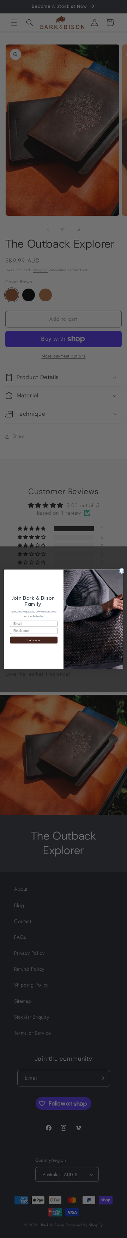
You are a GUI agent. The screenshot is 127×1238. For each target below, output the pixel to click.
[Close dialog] (122, 571)
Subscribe (34, 639)
